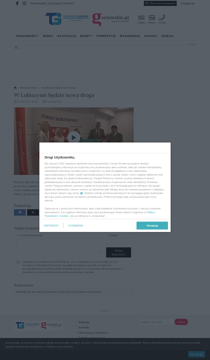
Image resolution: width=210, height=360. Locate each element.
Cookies (64, 215)
